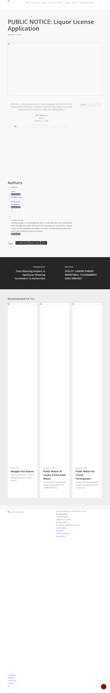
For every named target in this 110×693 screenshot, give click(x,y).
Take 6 (44, 243)
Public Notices (81, 306)
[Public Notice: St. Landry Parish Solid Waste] (55, 400)
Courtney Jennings (17, 220)
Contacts (11, 683)
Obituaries (11, 678)
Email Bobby (15, 204)
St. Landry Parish (22, 243)
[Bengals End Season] (22, 400)
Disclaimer (59, 531)
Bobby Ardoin (15, 202)
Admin (13, 192)
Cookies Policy (61, 528)
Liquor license (35, 243)
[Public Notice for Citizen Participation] (87, 400)
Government (12, 681)
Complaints (12, 675)
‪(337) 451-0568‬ (61, 522)
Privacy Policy (60, 536)
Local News (15, 306)
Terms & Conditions (63, 533)
